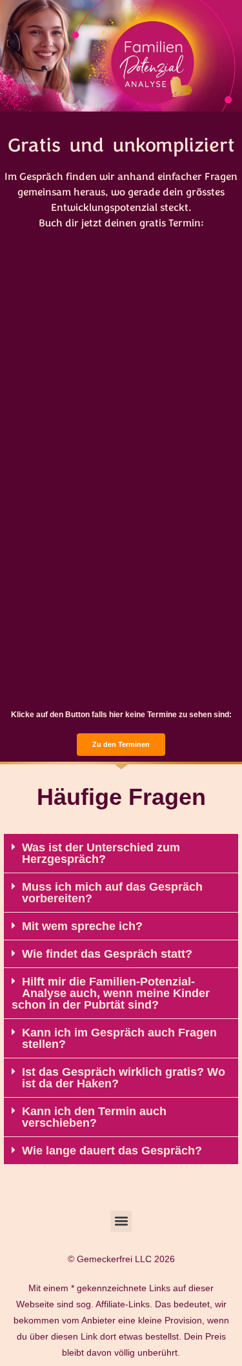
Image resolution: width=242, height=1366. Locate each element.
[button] (121, 853)
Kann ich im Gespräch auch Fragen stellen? (119, 1038)
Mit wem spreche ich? (82, 926)
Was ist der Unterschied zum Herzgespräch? (101, 853)
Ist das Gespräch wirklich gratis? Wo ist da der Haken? (123, 1077)
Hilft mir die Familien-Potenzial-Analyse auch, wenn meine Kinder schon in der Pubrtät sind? (111, 993)
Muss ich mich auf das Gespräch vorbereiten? (112, 892)
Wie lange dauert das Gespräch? (112, 1150)
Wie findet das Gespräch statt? (107, 953)
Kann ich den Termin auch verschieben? (94, 1117)
